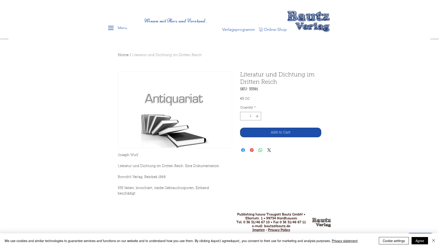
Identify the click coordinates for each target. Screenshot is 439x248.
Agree (419, 240)
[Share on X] (269, 150)
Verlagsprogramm (238, 29)
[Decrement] (243, 116)
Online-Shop (275, 29)
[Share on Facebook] (243, 150)
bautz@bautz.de (277, 226)
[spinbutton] (250, 116)
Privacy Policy (279, 230)
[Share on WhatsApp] (260, 150)
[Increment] (257, 116)
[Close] (433, 240)
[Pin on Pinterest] (251, 150)
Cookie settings (394, 240)
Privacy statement (345, 240)
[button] (261, 29)
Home (123, 55)
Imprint (258, 230)
